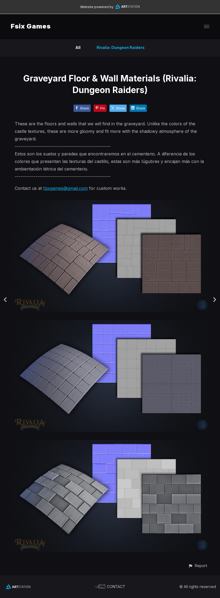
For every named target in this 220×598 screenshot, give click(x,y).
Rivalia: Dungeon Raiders (121, 47)
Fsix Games (31, 26)
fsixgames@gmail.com (65, 188)
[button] (197, 565)
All (77, 47)
